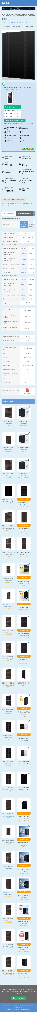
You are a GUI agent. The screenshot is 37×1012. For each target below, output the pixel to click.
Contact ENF (29, 1006)
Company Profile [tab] (25, 213)
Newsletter (18, 1007)
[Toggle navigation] (34, 2)
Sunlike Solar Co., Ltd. (10, 89)
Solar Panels (6, 27)
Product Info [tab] (9, 213)
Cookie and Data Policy (18, 1006)
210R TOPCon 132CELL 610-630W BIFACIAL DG (18, 87)
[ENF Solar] (6, 3)
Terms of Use (6, 1006)
